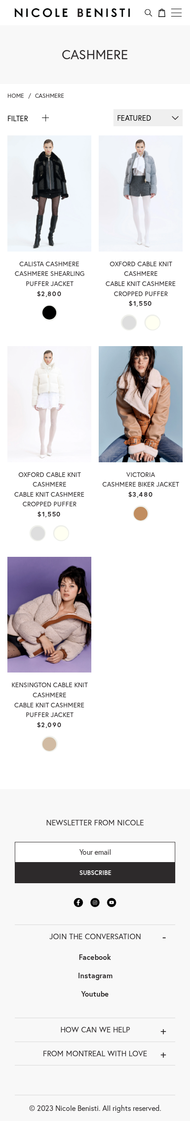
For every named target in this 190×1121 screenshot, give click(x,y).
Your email (95, 852)
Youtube (95, 993)
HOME (15, 96)
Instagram (95, 975)
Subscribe (95, 873)
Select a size (49, 218)
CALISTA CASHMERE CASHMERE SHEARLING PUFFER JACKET (49, 273)
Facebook (95, 957)
